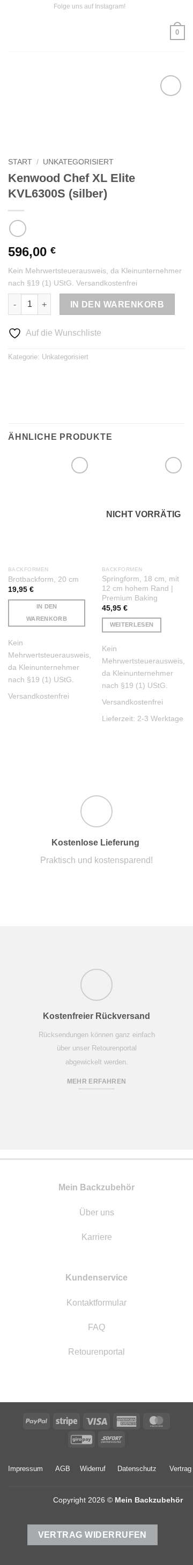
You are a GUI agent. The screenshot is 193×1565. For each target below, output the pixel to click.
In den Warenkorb (117, 304)
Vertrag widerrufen (92, 1534)
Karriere (96, 1237)
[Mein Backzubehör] (96, 32)
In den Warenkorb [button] (46, 612)
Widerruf (93, 1469)
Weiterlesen (132, 624)
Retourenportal (96, 1351)
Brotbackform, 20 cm (43, 579)
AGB (62, 1469)
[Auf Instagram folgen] (134, 7)
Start (20, 162)
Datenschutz (137, 1469)
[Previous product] (17, 228)
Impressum (25, 1469)
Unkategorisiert (78, 162)
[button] (14, 32)
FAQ (96, 1327)
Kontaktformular (96, 1302)
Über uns (96, 1212)
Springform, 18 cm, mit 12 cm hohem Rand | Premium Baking (140, 588)
